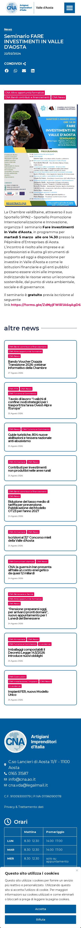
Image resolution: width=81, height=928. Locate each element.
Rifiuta (40, 919)
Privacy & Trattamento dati (23, 807)
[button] (69, 8)
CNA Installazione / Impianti (23, 681)
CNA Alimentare (17, 462)
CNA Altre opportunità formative (24, 92)
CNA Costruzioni (17, 676)
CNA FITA (13, 389)
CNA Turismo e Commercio (22, 393)
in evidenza (45, 644)
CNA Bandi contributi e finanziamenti (27, 97)
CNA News (58, 97)
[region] (40, 897)
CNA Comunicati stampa (21, 561)
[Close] (77, 870)
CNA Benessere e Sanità (21, 594)
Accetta (40, 909)
